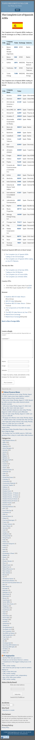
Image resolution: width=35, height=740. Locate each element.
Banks (4, 454)
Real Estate (6, 594)
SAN (15, 57)
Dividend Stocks (7, 503)
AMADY (19, 116)
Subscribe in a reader (8, 710)
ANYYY (19, 110)
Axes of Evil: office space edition (12, 677)
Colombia (5, 479)
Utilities (5, 651)
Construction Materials (9, 483)
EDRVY (19, 144)
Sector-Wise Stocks (8, 604)
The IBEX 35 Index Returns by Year (17, 312)
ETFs (4, 508)
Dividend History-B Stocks (10, 501)
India (4, 540)
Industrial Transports (8, 543)
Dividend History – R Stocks (10, 497)
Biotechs (5, 458)
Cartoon (5, 466)
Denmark (5, 489)
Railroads (5, 590)
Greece (5, 532)
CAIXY (19, 136)
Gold (4, 530)
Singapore (5, 606)
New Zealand (6, 573)
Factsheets (6, 512)
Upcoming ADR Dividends (10, 645)
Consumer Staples (8, 485)
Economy (5, 504)
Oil (3, 577)
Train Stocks (6, 637)
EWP (30, 285)
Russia (4, 598)
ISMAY (19, 181)
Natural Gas (6, 567)
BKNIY (19, 132)
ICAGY (19, 192)
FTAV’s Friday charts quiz (10, 671)
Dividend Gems (7, 491)
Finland (5, 518)
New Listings (6, 571)
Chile (4, 473)
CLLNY (19, 139)
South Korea (6, 610)
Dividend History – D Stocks (10, 493)
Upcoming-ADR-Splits (9, 647)
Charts (4, 467)
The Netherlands (7, 627)
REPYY (19, 236)
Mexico (5, 557)
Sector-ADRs (6, 602)
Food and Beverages (8, 520)
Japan (4, 551)
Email (3, 366)
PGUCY (19, 222)
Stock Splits (6, 617)
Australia (5, 450)
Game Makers (7, 526)
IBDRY (19, 178)
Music (4, 563)
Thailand (5, 625)
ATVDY (19, 119)
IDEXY (19, 185)
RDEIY (19, 229)
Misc (4, 559)
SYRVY (19, 239)
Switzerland (6, 623)
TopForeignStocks (8, 635)
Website (4, 370)
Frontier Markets (7, 524)
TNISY (19, 243)
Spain (4, 612)
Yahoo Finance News (11, 392)
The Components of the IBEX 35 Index (18, 308)
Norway (5, 575)
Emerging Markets (8, 506)
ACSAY (19, 102)
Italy (4, 549)
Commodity (6, 481)
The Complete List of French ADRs (17, 274)
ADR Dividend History (9, 440)
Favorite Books (7, 516)
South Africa (6, 608)
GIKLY (19, 175)
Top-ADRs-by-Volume (9, 633)
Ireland (5, 545)
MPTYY (19, 209)
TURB (16, 73)
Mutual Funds (6, 565)
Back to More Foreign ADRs (11, 321)
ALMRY (19, 113)
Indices (5, 541)
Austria (5, 452)
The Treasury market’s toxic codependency (15, 675)
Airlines (5, 444)
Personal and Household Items (11, 582)
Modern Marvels (7, 561)
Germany (5, 528)
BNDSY (19, 127)
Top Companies (7, 631)
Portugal (5, 588)
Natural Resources (8, 569)
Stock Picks (6, 615)
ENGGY (19, 155)
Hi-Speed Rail (6, 536)
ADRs (4, 442)
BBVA (16, 47)
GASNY (19, 214)
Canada (5, 464)
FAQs (4, 514)
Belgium (5, 456)
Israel (4, 547)
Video (4, 652)
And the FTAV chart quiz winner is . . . (13, 658)
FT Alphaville (8, 656)
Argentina (5, 446)
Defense (5, 487)
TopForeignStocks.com (15, 3)
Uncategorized (7, 643)
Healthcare (6, 534)
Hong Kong (6, 538)
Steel (4, 614)
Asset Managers (7, 448)
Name (4, 361)
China (4, 475)
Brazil (4, 462)
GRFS (16, 62)
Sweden (5, 621)
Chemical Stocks (7, 469)
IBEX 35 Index (10, 301)
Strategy (5, 619)
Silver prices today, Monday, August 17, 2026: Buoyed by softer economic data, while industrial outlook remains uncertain (17, 402)
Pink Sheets (6, 586)
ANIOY (19, 99)
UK (3, 641)
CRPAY (19, 95)
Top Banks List (7, 629)
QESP (29, 288)
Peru (4, 584)
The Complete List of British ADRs (16, 277)
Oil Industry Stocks (8, 578)
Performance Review (8, 580)
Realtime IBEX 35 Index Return (15, 297)
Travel (4, 639)
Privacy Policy (5, 727)
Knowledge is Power (8, 553)
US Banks (5, 649)
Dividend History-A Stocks (10, 499)
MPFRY (19, 206)
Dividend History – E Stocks (10, 495)
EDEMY (19, 150)
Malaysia (5, 555)
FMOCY (19, 165)
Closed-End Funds (8, 477)
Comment (5, 338)
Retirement (6, 596)
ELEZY (19, 159)
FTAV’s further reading (9, 665)
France (4, 522)
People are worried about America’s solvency (15, 660)
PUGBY (19, 225)
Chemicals (5, 471)
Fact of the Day (7, 510)
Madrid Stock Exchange (13, 314)
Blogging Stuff (7, 460)
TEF (15, 68)
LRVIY (19, 200)
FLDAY (19, 162)
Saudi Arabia (6, 600)
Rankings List (6, 592)
